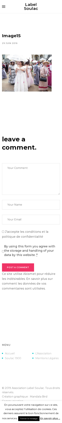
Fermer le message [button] (29, 418)
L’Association (43, 353)
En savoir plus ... (50, 418)
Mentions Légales (47, 358)
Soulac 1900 (13, 358)
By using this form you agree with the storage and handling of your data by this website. (29, 251)
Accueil (10, 353)
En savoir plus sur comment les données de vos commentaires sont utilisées (27, 283)
